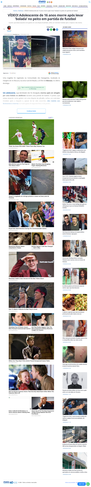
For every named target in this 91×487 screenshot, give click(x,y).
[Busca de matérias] (89, 2)
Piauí (38, 6)
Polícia (34, 6)
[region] (74, 69)
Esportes (43, 6)
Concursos (49, 6)
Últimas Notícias (83, 6)
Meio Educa (75, 6)
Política (29, 6)
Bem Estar (68, 6)
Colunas (55, 6)
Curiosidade (23, 6)
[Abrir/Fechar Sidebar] (1, 2)
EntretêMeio (16, 6)
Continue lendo (31, 111)
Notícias (9, 6)
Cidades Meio (61, 6)
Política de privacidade (70, 482)
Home (5, 6)
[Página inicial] (42, 2)
